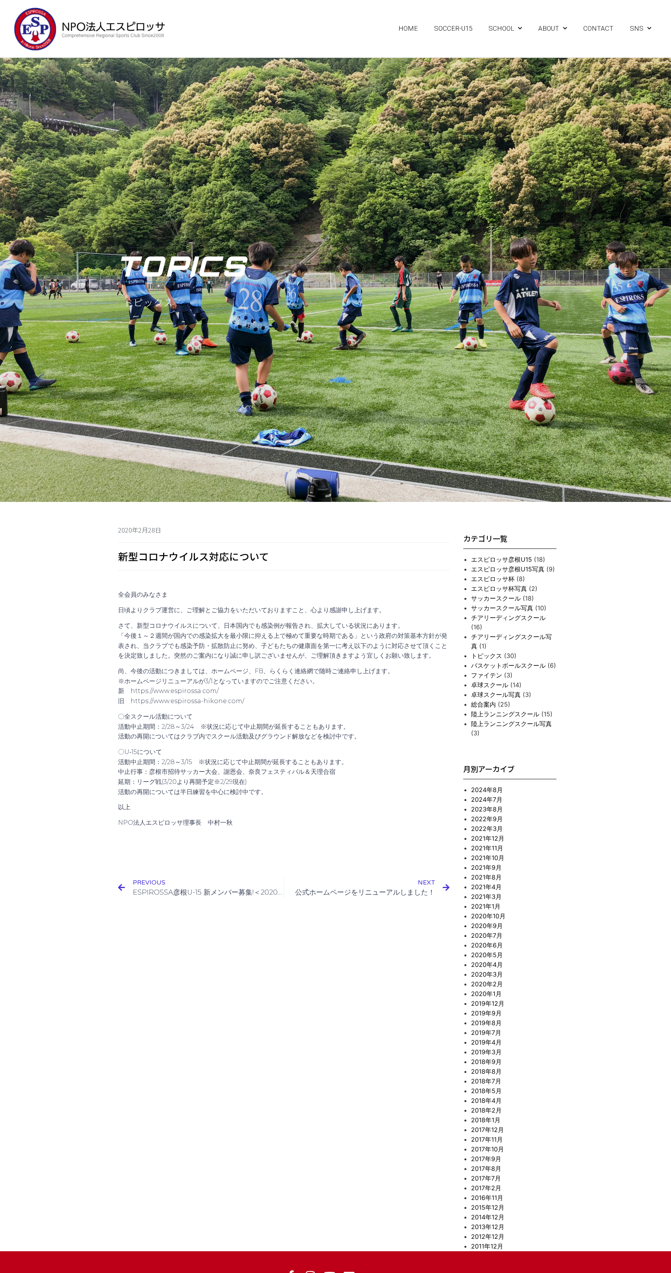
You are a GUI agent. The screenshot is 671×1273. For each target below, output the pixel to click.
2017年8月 (486, 1168)
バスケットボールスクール (508, 665)
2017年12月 (487, 1130)
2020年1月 (486, 994)
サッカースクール (496, 598)
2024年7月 (486, 799)
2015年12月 (487, 1207)
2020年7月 (486, 935)
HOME (408, 28)
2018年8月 (486, 1071)
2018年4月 (486, 1100)
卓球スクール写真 (496, 694)
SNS (636, 28)
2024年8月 (487, 790)
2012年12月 (487, 1236)
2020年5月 (487, 955)
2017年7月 (486, 1178)
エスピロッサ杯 (493, 579)
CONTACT (598, 28)
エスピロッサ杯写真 (499, 588)
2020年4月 (487, 964)
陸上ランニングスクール (505, 714)
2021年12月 (487, 838)
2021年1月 (486, 906)
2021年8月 (486, 877)
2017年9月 (486, 1159)
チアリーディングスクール (508, 618)
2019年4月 (486, 1042)
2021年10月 (487, 858)
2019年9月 (486, 1013)
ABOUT (548, 28)
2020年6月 (487, 945)
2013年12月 (487, 1227)
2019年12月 (487, 1003)
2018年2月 (486, 1110)
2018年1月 (486, 1120)
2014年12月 (487, 1217)
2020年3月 (487, 974)
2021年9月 (486, 867)
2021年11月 (487, 848)
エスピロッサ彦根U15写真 (507, 569)
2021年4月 (486, 887)
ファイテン (486, 675)
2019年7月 (486, 1032)
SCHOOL (501, 28)
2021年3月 (486, 896)
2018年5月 (486, 1091)
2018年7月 (486, 1081)
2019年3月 (486, 1052)
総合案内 (483, 704)
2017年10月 (487, 1149)
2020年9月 (487, 926)
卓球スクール (489, 685)
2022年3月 (487, 828)
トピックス (486, 656)
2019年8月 (486, 1023)
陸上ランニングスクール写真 (511, 724)
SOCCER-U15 (453, 28)
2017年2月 (486, 1188)
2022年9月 (487, 819)
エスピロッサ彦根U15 (501, 559)
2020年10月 (488, 916)
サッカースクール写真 (502, 608)
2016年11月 (487, 1198)
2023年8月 (487, 809)
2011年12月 (487, 1246)
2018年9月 (486, 1062)
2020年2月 (487, 984)
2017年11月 (487, 1139)
